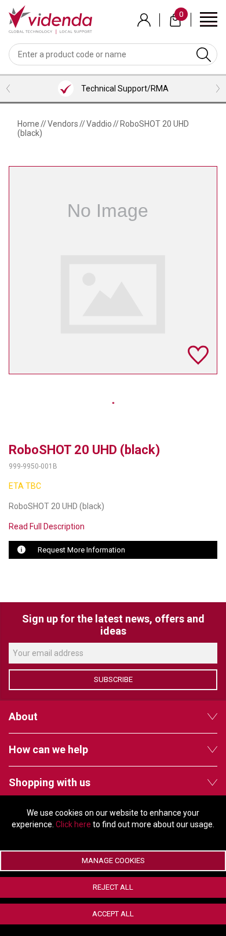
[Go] (203, 54)
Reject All (113, 887)
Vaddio (99, 123)
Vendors (63, 123)
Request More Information (81, 550)
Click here (73, 824)
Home (28, 123)
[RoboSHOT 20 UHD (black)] (113, 403)
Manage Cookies (113, 860)
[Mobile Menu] (208, 18)
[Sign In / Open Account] (144, 20)
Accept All (113, 913)
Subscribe (113, 679)
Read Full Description (47, 526)
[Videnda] (50, 19)
